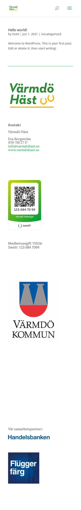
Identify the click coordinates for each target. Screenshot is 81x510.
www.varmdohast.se (23, 150)
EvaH (15, 34)
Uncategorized (51, 34)
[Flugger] (23, 482)
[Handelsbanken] (29, 438)
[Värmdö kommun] (34, 340)
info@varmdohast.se (24, 146)
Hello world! (17, 30)
